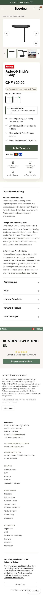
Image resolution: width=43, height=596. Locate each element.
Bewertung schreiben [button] (21, 361)
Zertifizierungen (11, 316)
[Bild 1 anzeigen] (11, 53)
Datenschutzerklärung (13, 535)
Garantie (7, 476)
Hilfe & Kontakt (10, 469)
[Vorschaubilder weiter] (38, 53)
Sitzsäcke (8, 494)
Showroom (8, 546)
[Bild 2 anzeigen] (22, 53)
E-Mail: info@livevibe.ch (14, 434)
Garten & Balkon (10, 501)
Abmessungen (10, 281)
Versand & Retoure (12, 307)
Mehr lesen (8, 408)
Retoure (7, 480)
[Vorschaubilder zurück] (4, 53)
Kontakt (7, 539)
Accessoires (10, 16)
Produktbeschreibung (14, 191)
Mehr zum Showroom (14, 446)
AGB (6, 532)
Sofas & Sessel (10, 504)
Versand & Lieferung (12, 483)
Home (4, 16)
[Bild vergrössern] (36, 43)
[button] (34, 8)
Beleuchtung (9, 514)
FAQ (6, 473)
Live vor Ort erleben (13, 299)
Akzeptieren (20, 584)
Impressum (8, 528)
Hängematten (9, 497)
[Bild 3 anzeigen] (32, 53)
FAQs (6, 290)
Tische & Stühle (10, 511)
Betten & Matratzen (12, 507)
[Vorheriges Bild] (6, 33)
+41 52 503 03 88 (15, 437)
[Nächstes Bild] (36, 33)
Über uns (7, 542)
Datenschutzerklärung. (14, 577)
